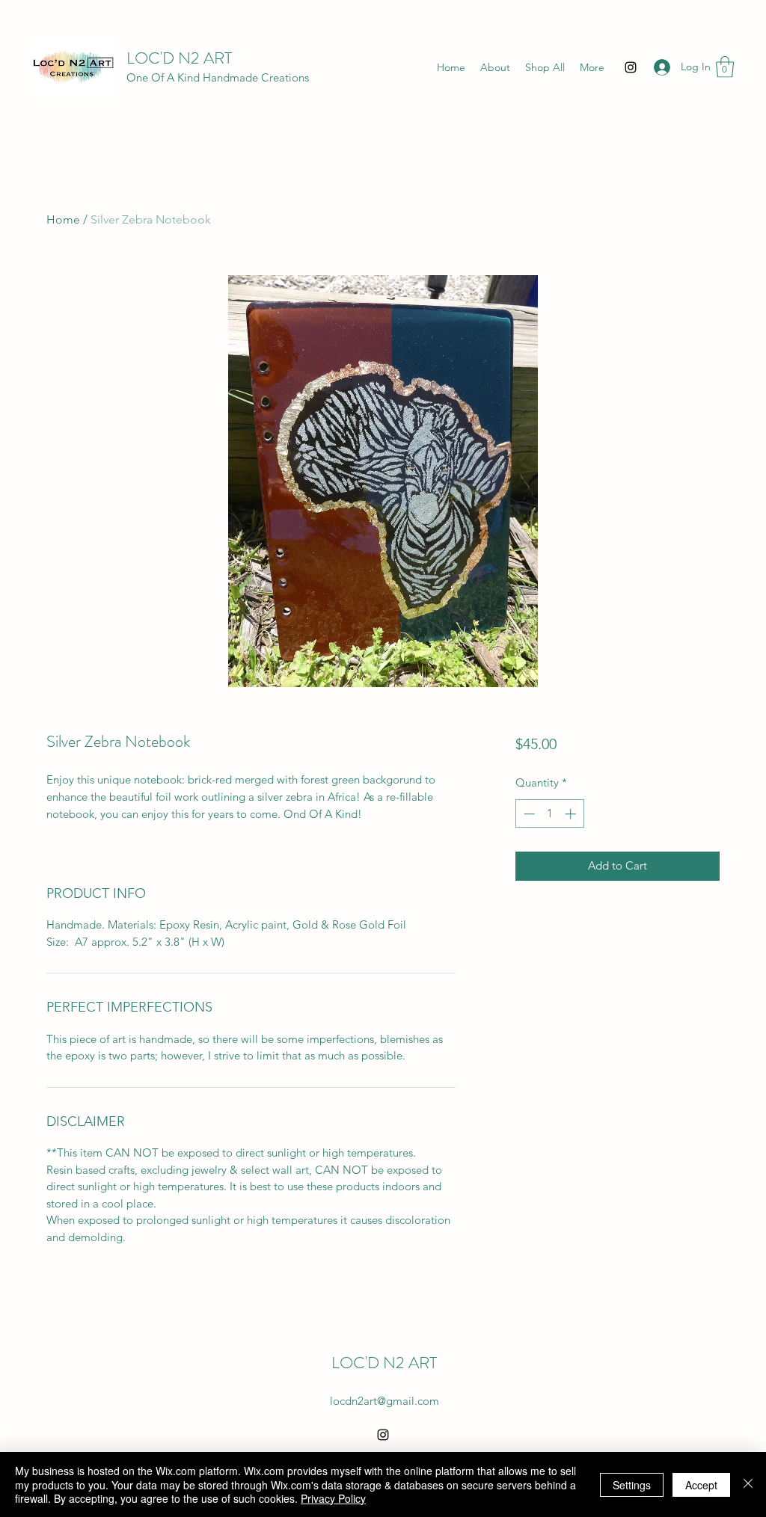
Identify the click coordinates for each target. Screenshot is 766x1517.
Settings (632, 1484)
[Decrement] (528, 814)
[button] (725, 67)
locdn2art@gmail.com (384, 1401)
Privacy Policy (333, 1498)
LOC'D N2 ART (179, 58)
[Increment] (572, 814)
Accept (701, 1484)
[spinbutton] (549, 814)
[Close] (748, 1484)
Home (63, 219)
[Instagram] (630, 67)
